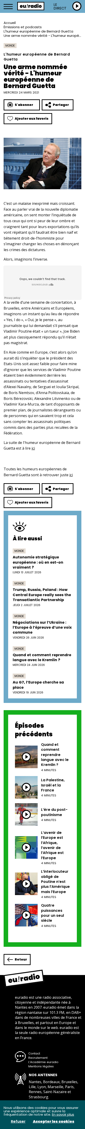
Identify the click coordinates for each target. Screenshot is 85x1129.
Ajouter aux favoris (32, 118)
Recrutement (38, 1058)
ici (33, 448)
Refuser (18, 1121)
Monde (10, 45)
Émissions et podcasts (23, 27)
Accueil (10, 22)
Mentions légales (41, 1066)
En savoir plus (63, 1114)
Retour (21, 959)
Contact (34, 1053)
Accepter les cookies (53, 1121)
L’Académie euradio (43, 1062)
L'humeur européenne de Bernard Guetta (38, 31)
